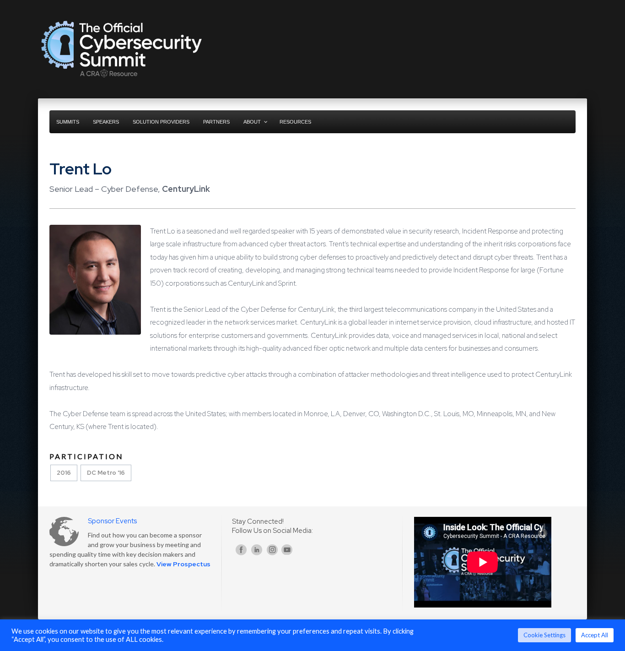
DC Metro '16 (106, 473)
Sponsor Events (112, 521)
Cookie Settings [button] (544, 635)
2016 (64, 473)
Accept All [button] (594, 635)
